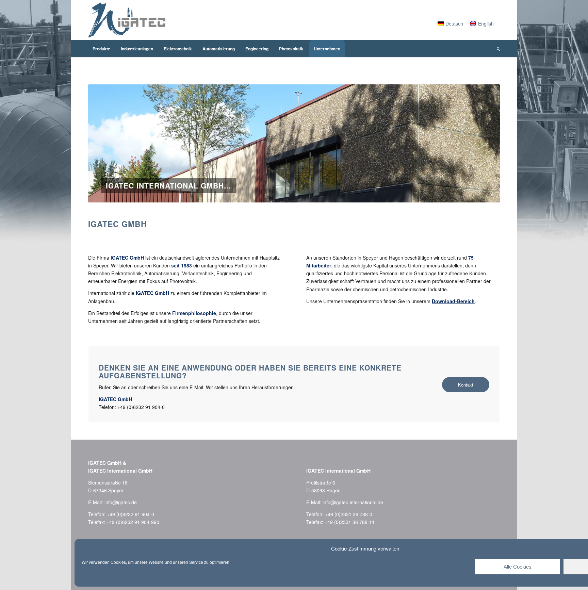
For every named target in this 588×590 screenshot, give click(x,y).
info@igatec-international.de (353, 502)
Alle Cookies (518, 567)
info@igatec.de (120, 502)
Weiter (484, 143)
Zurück (103, 143)
